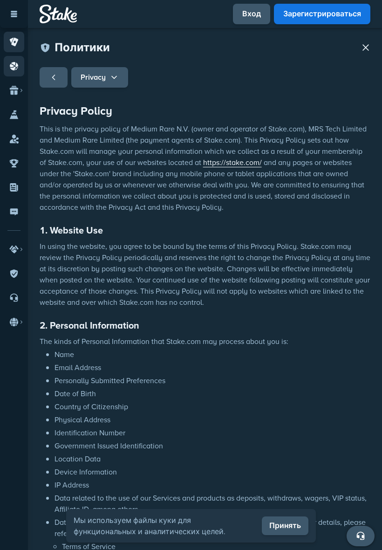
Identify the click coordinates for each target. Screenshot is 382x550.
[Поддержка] (361, 536)
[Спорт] (14, 66)
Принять (285, 525)
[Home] (58, 14)
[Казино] (14, 42)
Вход (251, 13)
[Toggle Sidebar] (14, 14)
